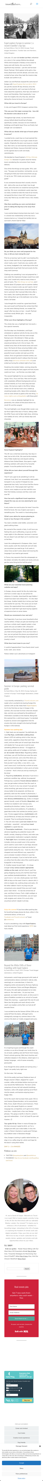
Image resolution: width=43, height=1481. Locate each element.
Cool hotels (21, 1433)
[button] (40, 1446)
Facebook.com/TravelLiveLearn (14, 917)
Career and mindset (22, 1428)
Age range (8, 1383)
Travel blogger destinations (24, 694)
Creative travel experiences (21, 1438)
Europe (27, 48)
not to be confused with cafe (22, 361)
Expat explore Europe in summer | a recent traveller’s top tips (19, 44)
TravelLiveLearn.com (31, 701)
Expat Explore (31, 706)
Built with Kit (21, 1331)
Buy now (27, 1400)
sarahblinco (10, 920)
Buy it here (24, 1256)
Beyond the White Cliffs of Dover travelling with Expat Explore (18, 966)
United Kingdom (9, 53)
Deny (21, 1468)
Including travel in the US (15, 1388)
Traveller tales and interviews (27, 50)
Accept (21, 1463)
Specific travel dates (14, 1390)
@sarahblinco (31, 1155)
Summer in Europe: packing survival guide (19, 687)
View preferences (21, 1474)
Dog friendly (21, 1442)
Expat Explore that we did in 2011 (24, 84)
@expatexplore (18, 1155)
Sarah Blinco (10, 48)
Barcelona (7, 400)
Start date (8, 1392)
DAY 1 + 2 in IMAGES (12, 1146)
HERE (31, 926)
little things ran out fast (25, 282)
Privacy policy (21, 1478)
